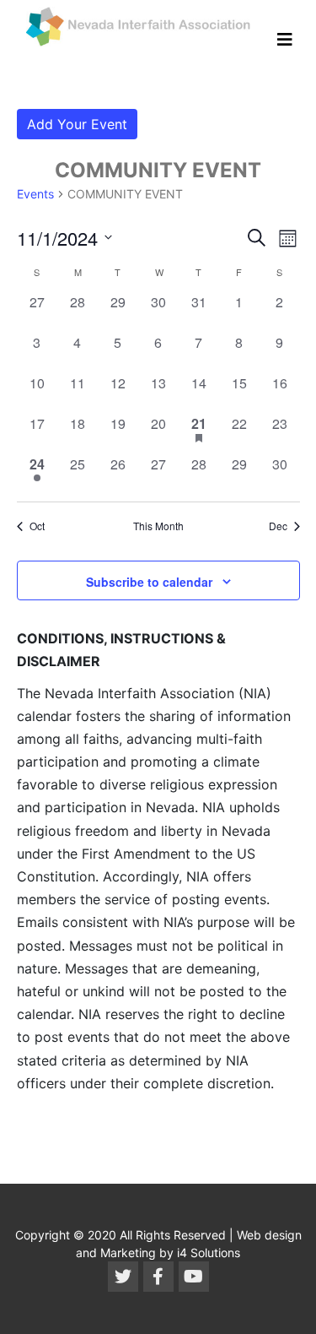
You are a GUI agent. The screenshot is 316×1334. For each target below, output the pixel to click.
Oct (37, 526)
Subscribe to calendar (149, 581)
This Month (158, 526)
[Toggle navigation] (284, 39)
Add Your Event (77, 124)
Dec (278, 526)
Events (35, 194)
